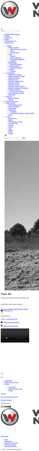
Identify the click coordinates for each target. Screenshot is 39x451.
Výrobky (9, 46)
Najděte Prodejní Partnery (12, 34)
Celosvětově (8, 37)
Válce (10, 54)
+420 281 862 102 (11, 319)
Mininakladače (12, 63)
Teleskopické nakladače (17, 59)
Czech (11, 43)
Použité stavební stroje (11, 101)
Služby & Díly (10, 103)
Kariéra (7, 39)
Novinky (11, 125)
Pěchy (12, 51)
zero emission (10, 73)
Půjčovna (9, 96)
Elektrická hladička (14, 78)
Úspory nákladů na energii (16, 93)
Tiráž (6, 439)
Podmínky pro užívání (11, 443)
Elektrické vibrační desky (15, 81)
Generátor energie (13, 66)
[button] (10, 41)
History (10, 120)
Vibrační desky (14, 52)
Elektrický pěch (13, 79)
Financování (12, 110)
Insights (10, 127)
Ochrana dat (8, 441)
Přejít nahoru (4, 436)
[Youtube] (8, 407)
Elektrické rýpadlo (13, 84)
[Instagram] (4, 407)
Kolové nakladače (15, 57)
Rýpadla (12, 56)
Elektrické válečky (13, 83)
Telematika (13, 111)
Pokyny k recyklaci (10, 444)
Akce (10, 128)
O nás (8, 116)
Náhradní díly (12, 108)
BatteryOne (11, 95)
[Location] (2, 407)
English (7, 43)
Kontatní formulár (6, 400)
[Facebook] (6, 407)
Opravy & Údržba (13, 106)
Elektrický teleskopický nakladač (18, 88)
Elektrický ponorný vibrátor (16, 76)
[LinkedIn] (10, 407)
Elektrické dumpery (14, 89)
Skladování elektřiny (16, 68)
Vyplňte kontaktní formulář (11, 322)
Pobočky (11, 100)
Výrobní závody (13, 123)
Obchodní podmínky (11, 446)
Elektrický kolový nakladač (16, 86)
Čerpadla (13, 71)
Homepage (4, 309)
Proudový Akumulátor (17, 91)
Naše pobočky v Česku (15, 121)
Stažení (10, 130)
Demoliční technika (16, 64)
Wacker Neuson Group (11, 382)
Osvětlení (11, 69)
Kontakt (7, 36)
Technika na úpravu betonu (18, 49)
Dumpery (13, 61)
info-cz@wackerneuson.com (9, 397)
